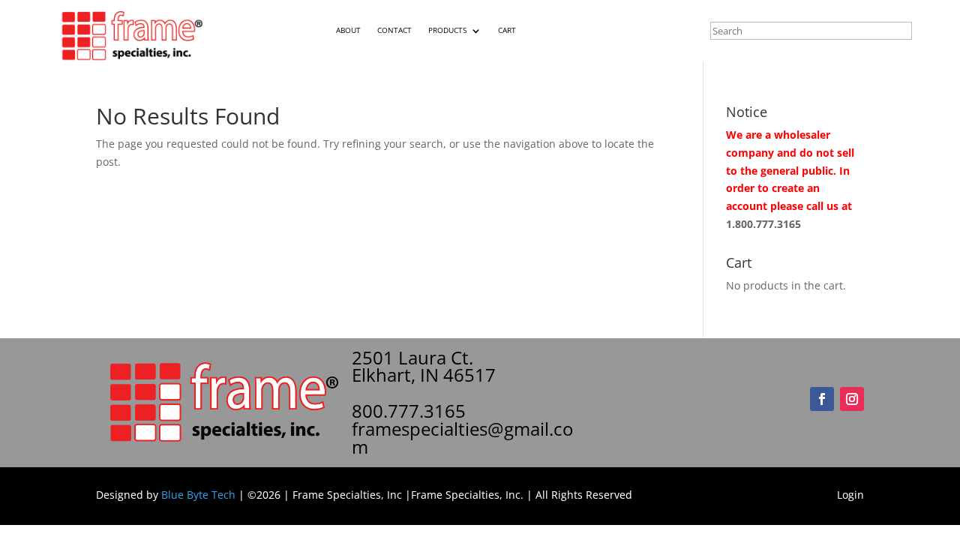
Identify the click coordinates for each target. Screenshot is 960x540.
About (348, 30)
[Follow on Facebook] (822, 399)
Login (850, 495)
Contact (394, 30)
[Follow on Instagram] (852, 399)
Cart (507, 30)
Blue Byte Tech (198, 495)
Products (447, 30)
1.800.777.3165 (763, 224)
